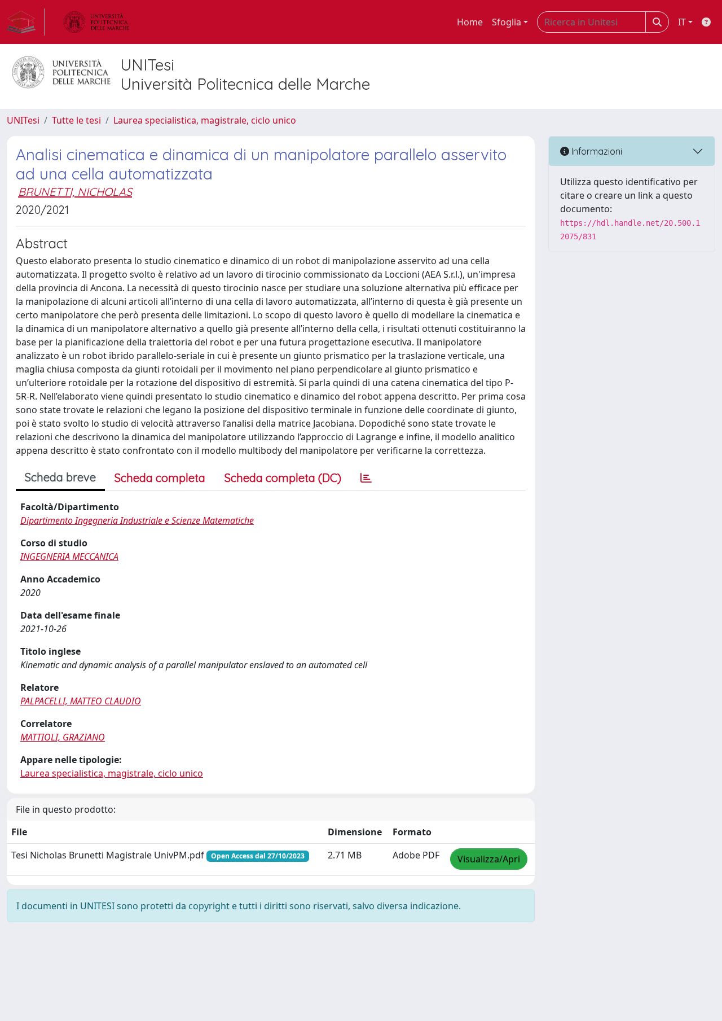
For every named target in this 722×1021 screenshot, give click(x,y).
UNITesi (23, 120)
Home (470, 22)
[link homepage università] (96, 22)
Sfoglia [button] (506, 22)
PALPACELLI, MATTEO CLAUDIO (80, 701)
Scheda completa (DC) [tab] (282, 478)
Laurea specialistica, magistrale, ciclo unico (204, 120)
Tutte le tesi (76, 120)
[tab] (366, 478)
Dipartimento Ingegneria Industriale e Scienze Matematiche (137, 520)
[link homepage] (26, 22)
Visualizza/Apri (488, 859)
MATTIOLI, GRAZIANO (62, 737)
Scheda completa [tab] (160, 478)
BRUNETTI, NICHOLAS (75, 192)
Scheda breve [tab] (60, 477)
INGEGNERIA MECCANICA (69, 556)
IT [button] (682, 22)
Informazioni (595, 151)
